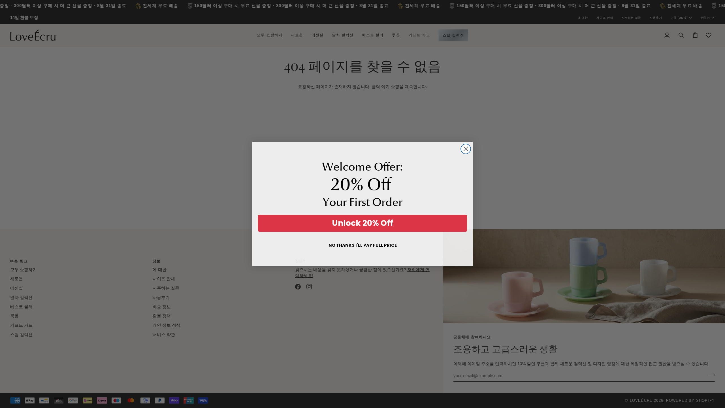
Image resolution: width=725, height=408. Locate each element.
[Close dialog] (466, 149)
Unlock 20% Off (362, 223)
